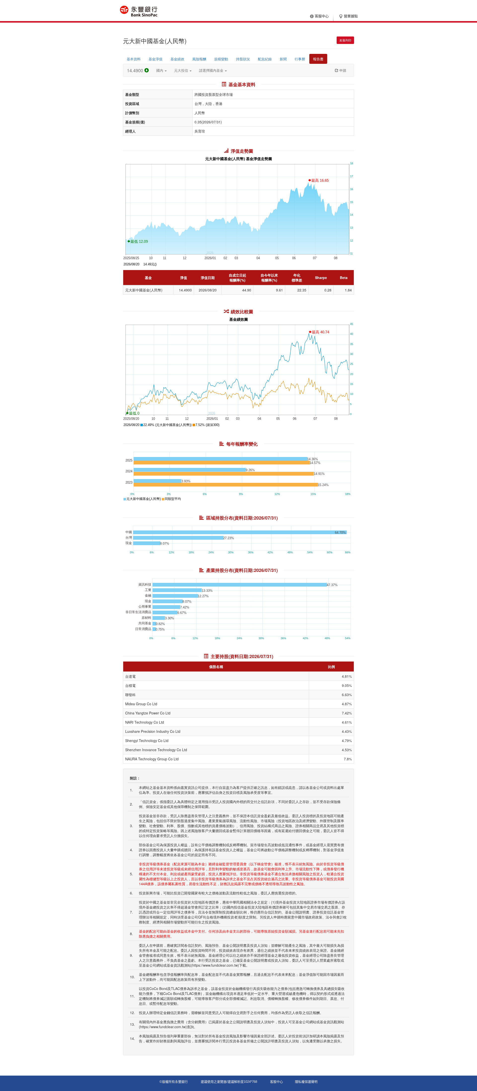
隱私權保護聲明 (306, 1082)
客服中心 (322, 16)
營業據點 (351, 16)
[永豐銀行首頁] (138, 11)
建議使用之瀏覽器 (214, 1082)
